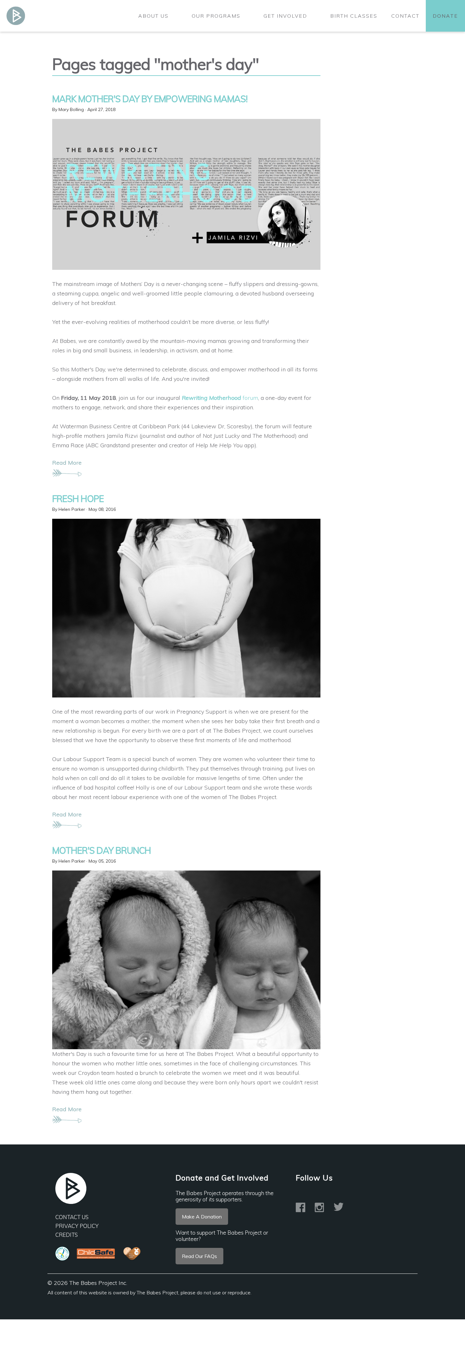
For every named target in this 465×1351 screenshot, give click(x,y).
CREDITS (66, 1234)
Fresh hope (78, 498)
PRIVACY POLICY (77, 1226)
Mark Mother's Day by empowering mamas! (149, 98)
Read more (67, 462)
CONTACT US (72, 1217)
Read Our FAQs (199, 1256)
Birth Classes (353, 16)
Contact (405, 16)
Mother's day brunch (101, 850)
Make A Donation (202, 1216)
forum (220, 397)
